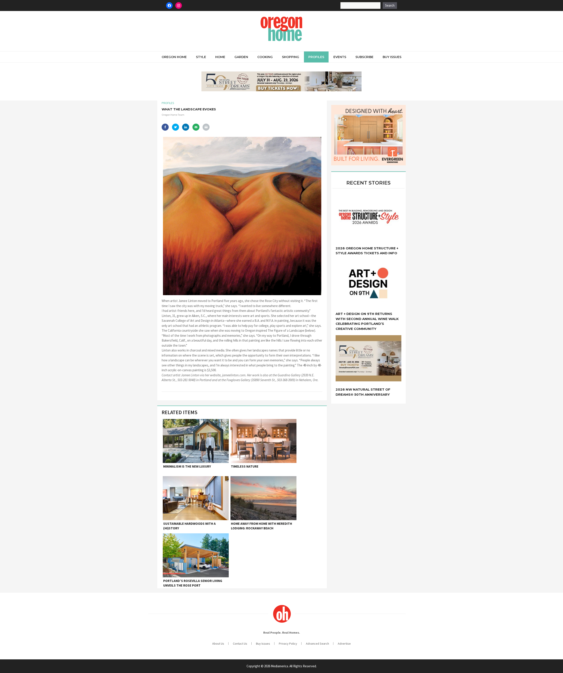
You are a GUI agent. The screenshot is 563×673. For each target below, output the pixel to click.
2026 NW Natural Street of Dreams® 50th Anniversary (363, 392)
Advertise (344, 644)
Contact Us (240, 644)
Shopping (290, 57)
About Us (218, 644)
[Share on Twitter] (175, 127)
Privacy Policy (288, 644)
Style (201, 57)
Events (339, 57)
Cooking (265, 57)
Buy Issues (392, 57)
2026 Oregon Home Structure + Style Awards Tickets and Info (367, 250)
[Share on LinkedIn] (185, 127)
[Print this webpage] (206, 127)
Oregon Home (174, 57)
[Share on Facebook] (165, 127)
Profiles (316, 57)
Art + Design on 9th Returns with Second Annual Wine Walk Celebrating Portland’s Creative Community (367, 321)
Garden (241, 57)
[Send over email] (195, 127)
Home (220, 57)
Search (390, 5)
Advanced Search (317, 644)
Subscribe (364, 57)
